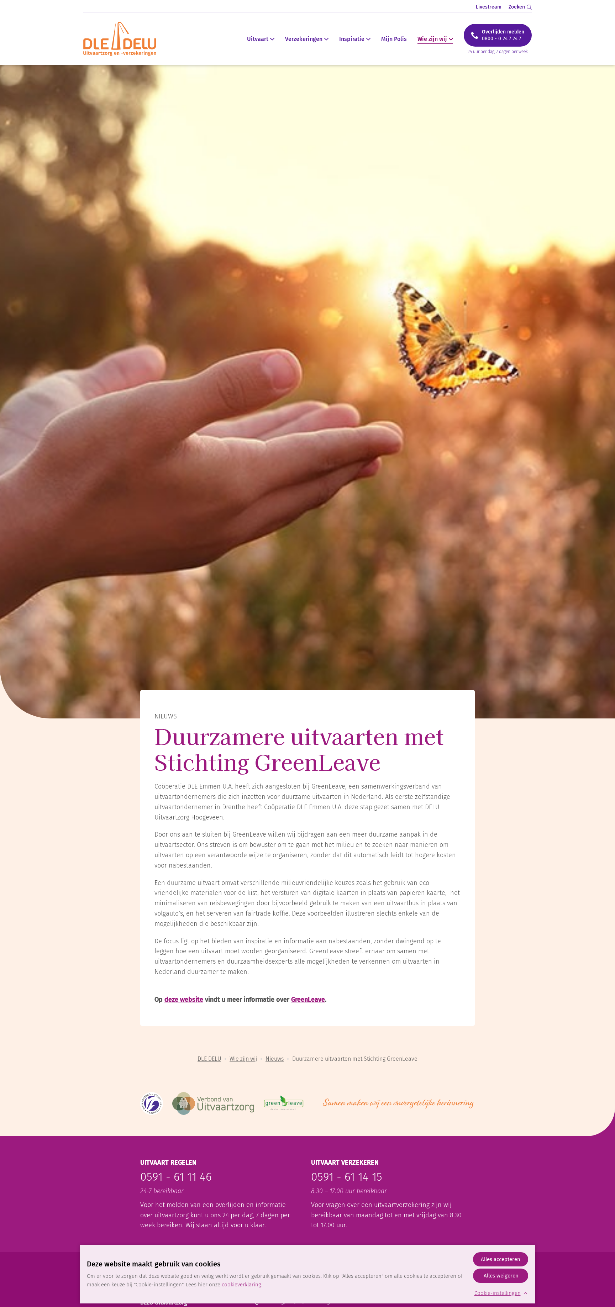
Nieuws (275, 1058)
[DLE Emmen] (124, 39)
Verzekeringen (303, 39)
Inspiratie (351, 39)
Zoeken (517, 7)
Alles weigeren (501, 1275)
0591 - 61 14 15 (346, 1177)
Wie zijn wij (432, 39)
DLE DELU (209, 1058)
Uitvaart (257, 39)
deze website (183, 999)
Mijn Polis (394, 39)
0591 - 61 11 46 (176, 1177)
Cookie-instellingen (497, 1293)
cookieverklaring (241, 1284)
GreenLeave (308, 999)
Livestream (488, 7)
